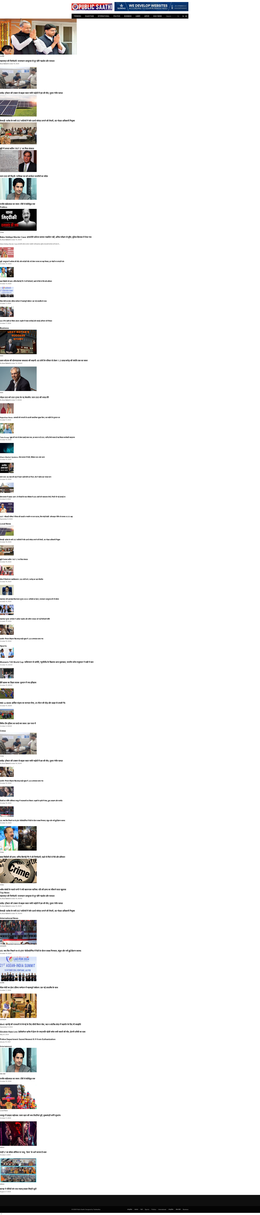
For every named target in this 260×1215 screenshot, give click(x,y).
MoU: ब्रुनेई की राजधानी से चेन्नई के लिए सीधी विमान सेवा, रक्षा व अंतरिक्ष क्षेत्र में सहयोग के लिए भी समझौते (40, 1024)
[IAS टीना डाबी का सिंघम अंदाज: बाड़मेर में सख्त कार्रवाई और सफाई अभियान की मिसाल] (7, 316)
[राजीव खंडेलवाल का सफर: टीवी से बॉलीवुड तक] (18, 199)
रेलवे (141, 1209)
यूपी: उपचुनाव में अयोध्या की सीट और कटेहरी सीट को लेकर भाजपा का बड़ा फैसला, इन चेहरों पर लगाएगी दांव (32, 261)
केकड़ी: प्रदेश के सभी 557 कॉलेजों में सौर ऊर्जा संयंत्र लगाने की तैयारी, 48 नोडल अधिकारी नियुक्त (37, 121)
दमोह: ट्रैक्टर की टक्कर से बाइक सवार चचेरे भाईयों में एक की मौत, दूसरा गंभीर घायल (31, 93)
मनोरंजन (2, 1147)
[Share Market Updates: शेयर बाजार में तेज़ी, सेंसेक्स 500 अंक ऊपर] (7, 452)
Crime (2, 232)
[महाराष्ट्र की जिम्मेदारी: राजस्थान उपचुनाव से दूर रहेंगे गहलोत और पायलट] (38, 54)
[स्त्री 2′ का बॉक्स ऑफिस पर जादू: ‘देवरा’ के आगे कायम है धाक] (18, 1145)
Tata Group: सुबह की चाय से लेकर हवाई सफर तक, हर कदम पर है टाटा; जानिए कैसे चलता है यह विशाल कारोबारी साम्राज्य (37, 437)
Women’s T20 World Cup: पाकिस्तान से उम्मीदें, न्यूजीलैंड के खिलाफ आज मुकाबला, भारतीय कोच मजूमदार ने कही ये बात (46, 662)
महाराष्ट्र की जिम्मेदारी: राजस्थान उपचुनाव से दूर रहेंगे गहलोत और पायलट (27, 61)
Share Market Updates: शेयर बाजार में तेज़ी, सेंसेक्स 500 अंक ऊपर (22, 457)
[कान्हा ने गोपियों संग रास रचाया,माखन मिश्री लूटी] (18, 1182)
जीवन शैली (2, 1074)
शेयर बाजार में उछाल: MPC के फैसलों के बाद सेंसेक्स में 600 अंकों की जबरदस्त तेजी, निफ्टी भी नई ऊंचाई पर (32, 497)
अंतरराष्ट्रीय (3, 946)
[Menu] (186, 16)
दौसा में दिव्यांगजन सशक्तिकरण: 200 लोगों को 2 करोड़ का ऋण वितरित (21, 579)
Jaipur (146, 16)
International (103, 16)
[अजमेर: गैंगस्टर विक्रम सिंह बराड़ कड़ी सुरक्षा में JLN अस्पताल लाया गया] (7, 634)
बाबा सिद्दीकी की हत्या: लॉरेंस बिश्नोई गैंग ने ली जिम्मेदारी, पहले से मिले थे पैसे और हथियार (26, 281)
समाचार (136, 1209)
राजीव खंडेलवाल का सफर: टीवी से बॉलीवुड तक (17, 204)
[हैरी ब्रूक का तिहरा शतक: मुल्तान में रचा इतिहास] (7, 678)
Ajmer (138, 16)
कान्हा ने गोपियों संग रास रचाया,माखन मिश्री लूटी (18, 1189)
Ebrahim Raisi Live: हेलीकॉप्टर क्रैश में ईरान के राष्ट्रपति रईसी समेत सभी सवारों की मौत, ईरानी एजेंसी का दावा (42, 1032)
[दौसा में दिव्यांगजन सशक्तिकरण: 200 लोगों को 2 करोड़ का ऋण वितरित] (7, 575)
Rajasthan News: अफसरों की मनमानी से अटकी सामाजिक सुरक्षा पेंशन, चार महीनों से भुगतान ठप (30, 417)
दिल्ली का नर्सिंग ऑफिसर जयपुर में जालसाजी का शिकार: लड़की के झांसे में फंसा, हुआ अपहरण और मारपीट (31, 801)
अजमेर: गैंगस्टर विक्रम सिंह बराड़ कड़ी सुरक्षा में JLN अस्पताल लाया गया (21, 639)
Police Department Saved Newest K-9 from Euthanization (27, 1039)
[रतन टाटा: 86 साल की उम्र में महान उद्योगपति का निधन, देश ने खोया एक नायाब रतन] (7, 472)
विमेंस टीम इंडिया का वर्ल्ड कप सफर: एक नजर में (18, 723)
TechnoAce (96, 1209)
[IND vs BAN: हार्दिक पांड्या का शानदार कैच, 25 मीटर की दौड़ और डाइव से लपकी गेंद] (7, 698)
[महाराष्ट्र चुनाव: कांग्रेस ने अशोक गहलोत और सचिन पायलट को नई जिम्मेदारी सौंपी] (7, 614)
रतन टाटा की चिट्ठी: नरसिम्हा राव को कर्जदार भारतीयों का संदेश (24, 176)
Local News (4, 1110)
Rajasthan (89, 16)
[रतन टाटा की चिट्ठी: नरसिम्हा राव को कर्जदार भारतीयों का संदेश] (18, 171)
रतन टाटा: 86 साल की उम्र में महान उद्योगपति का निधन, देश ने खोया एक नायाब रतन (25, 477)
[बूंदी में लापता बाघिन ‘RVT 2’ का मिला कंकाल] (18, 144)
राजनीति (2, 56)
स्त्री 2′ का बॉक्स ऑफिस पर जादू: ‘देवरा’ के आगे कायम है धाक (23, 1152)
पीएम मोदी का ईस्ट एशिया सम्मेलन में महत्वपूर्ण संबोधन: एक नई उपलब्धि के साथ (23, 301)
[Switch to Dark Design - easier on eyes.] (183, 16)
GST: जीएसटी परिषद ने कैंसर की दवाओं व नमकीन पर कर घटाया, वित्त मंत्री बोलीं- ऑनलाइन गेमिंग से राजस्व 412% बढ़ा (36, 517)
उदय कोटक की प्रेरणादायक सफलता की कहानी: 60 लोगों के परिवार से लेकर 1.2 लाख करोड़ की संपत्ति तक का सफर (44, 360)
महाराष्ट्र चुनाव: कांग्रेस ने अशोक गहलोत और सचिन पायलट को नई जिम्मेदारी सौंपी (25, 619)
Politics (116, 16)
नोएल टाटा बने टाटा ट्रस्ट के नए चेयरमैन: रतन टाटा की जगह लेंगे (24, 397)
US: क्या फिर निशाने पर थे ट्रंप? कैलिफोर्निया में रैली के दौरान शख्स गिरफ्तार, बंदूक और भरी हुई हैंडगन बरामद (32, 821)
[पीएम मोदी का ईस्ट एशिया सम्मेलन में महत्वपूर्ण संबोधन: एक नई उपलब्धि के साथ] (7, 296)
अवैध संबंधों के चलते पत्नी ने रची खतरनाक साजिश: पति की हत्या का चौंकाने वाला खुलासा (33, 889)
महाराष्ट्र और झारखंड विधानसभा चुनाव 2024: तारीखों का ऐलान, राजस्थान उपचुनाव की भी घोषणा (29, 599)
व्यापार (1, 356)
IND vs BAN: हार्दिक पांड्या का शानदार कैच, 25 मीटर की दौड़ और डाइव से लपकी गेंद (32, 703)
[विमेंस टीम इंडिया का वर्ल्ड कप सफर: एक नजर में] (7, 719)
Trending (77, 16)
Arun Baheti (4, 64)
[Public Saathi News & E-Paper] (92, 6)
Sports (147, 1209)
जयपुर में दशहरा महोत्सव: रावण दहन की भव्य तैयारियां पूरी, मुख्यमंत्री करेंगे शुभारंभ (30, 1115)
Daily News (157, 16)
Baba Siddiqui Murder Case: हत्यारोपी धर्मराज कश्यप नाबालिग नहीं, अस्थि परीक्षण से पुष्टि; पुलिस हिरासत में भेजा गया (46, 237)
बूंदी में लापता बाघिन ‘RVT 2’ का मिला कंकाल (17, 148)
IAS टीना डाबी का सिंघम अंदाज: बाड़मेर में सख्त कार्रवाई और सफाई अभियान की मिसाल (26, 321)
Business (128, 16)
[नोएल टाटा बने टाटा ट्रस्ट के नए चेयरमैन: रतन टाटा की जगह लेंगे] (18, 390)
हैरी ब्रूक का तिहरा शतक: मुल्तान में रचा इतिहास (18, 682)
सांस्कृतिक (129, 1209)
